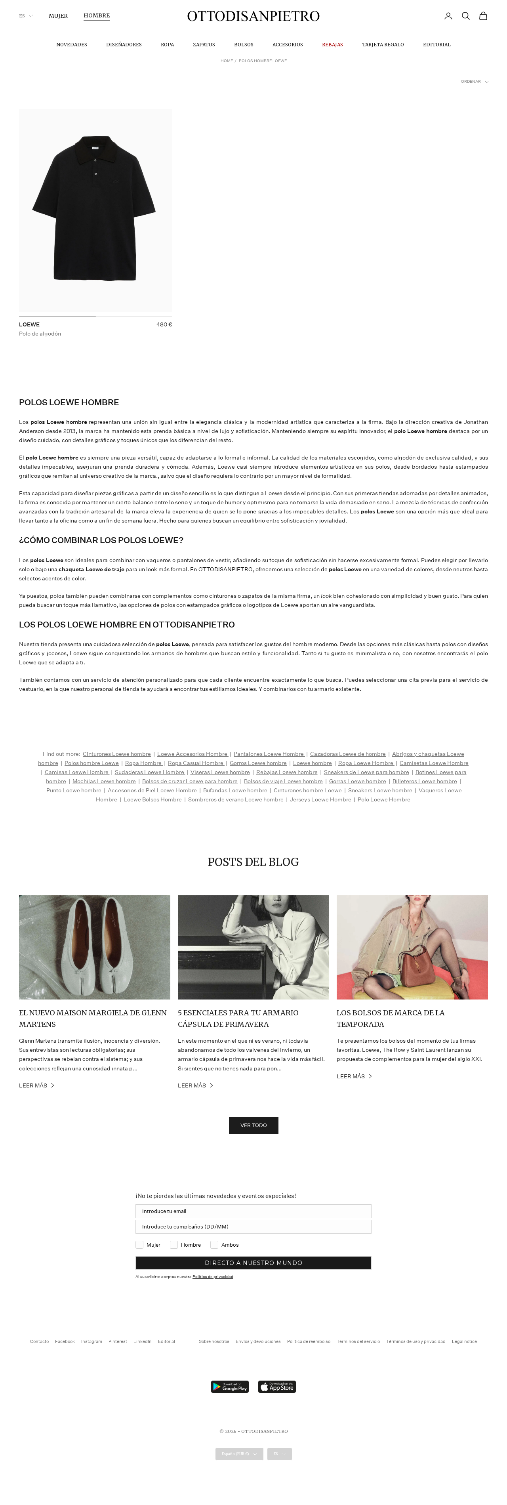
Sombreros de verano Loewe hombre (236, 799)
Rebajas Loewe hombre (287, 772)
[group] (95, 213)
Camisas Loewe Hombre (77, 772)
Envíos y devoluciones (258, 1342)
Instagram (91, 1342)
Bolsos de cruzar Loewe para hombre (190, 781)
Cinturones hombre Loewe (308, 790)
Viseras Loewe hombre (220, 772)
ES (22, 16)
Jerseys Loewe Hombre (321, 799)
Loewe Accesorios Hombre (193, 753)
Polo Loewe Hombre (384, 799)
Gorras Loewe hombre (357, 781)
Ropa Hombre (144, 763)
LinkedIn (142, 1342)
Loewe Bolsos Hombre (153, 799)
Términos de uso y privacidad (416, 1342)
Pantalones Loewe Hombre (269, 753)
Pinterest (118, 1342)
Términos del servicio (358, 1342)
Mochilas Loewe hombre (104, 781)
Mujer (58, 15)
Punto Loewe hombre (73, 790)
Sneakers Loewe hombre (380, 790)
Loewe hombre (312, 763)
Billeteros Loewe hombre (425, 781)
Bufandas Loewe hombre (235, 790)
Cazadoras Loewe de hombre (348, 753)
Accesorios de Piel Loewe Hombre (153, 790)
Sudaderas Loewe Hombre (150, 772)
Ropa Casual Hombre (196, 763)
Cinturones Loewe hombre (117, 753)
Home (227, 61)
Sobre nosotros (214, 1342)
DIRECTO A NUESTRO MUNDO (254, 1263)
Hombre (97, 15)
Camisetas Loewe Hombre (434, 763)
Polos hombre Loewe (92, 763)
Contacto (39, 1342)
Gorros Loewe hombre (258, 763)
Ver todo (253, 1125)
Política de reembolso (308, 1342)
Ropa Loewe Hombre (366, 763)
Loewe (29, 324)
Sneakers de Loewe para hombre (366, 772)
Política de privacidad (213, 1277)
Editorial (437, 45)
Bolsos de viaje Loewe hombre (283, 781)
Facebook (65, 1342)
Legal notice (464, 1342)
